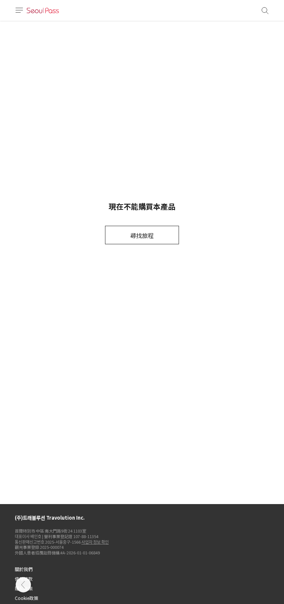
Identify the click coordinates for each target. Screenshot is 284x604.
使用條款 (24, 579)
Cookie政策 (26, 598)
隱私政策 (24, 588)
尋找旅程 (142, 235)
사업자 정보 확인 (95, 542)
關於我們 (24, 569)
